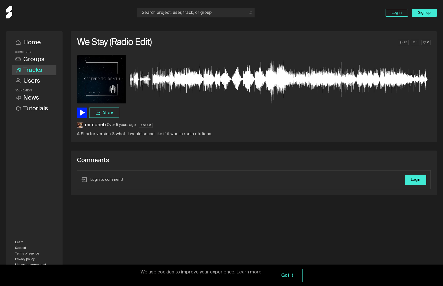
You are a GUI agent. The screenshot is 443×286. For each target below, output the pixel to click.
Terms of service (27, 253)
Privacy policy (25, 259)
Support (20, 248)
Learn (19, 242)
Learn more (248, 272)
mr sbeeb (95, 125)
